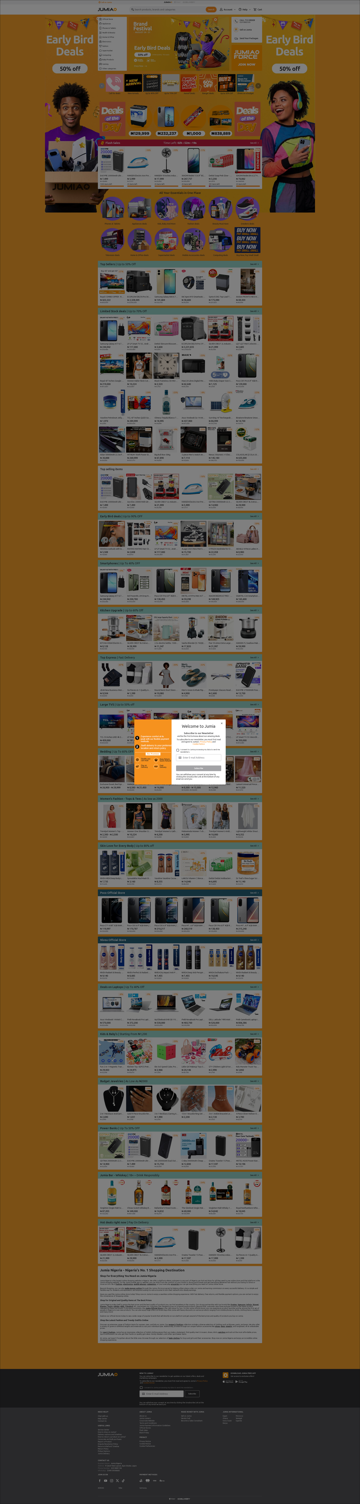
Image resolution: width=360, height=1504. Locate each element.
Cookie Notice (199, 744)
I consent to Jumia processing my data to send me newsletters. (200, 751)
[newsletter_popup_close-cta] (222, 723)
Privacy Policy (206, 742)
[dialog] (180, 752)
